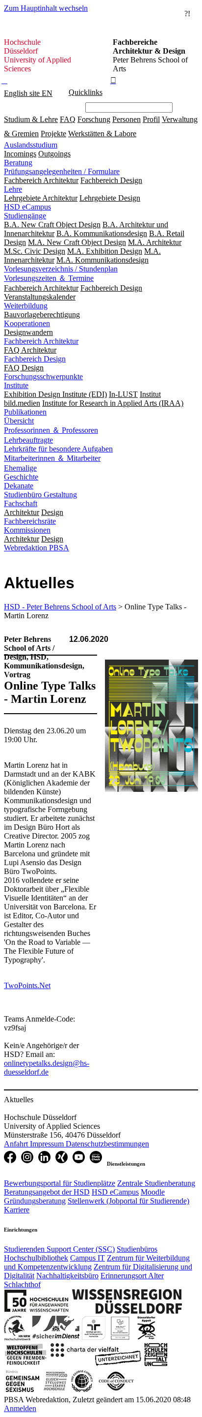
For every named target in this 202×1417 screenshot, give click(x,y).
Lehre (13, 189)
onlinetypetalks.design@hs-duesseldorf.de (46, 1067)
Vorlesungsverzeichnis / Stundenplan (61, 269)
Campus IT (87, 1258)
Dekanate (18, 486)
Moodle (153, 1192)
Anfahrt (17, 1144)
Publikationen (25, 412)
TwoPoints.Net (27, 985)
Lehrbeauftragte (28, 440)
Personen (126, 119)
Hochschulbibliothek (36, 1258)
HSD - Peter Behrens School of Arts (60, 607)
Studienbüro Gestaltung (40, 494)
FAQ (68, 119)
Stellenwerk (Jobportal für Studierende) (128, 1201)
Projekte (53, 133)
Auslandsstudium (30, 145)
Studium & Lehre (31, 119)
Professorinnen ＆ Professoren (51, 430)
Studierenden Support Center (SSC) (59, 1249)
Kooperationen (27, 323)
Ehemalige (20, 468)
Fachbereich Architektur (41, 341)
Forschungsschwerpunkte (43, 376)
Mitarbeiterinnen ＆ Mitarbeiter (52, 458)
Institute (16, 385)
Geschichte (21, 477)
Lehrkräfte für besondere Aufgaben (58, 449)
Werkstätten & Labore (102, 133)
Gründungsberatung (35, 1201)
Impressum (48, 1144)
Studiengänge (25, 215)
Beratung (18, 162)
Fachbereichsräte (30, 521)
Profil (151, 119)
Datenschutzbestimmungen (107, 1144)
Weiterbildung (26, 305)
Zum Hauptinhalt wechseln (46, 8)
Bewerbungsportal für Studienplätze (59, 1183)
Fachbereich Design (35, 359)
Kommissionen (27, 530)
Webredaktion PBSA (36, 547)
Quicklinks (85, 92)
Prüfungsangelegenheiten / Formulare (62, 171)
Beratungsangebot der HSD (47, 1192)
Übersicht (19, 421)
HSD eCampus (27, 207)
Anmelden (20, 1408)
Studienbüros (137, 1249)
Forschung (93, 119)
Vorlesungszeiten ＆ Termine (49, 278)
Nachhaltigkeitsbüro (67, 1275)
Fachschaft (20, 503)
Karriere (16, 1210)
